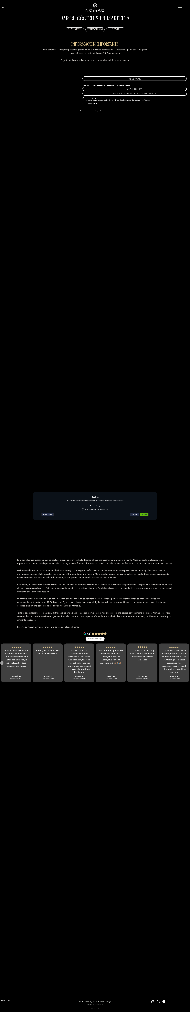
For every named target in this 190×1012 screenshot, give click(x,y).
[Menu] (180, 7)
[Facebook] (164, 1002)
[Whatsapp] (158, 1002)
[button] (95, 29)
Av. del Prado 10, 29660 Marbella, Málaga (95, 1001)
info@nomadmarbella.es (95, 1005)
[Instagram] (153, 1002)
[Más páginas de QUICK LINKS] (61, 1000)
